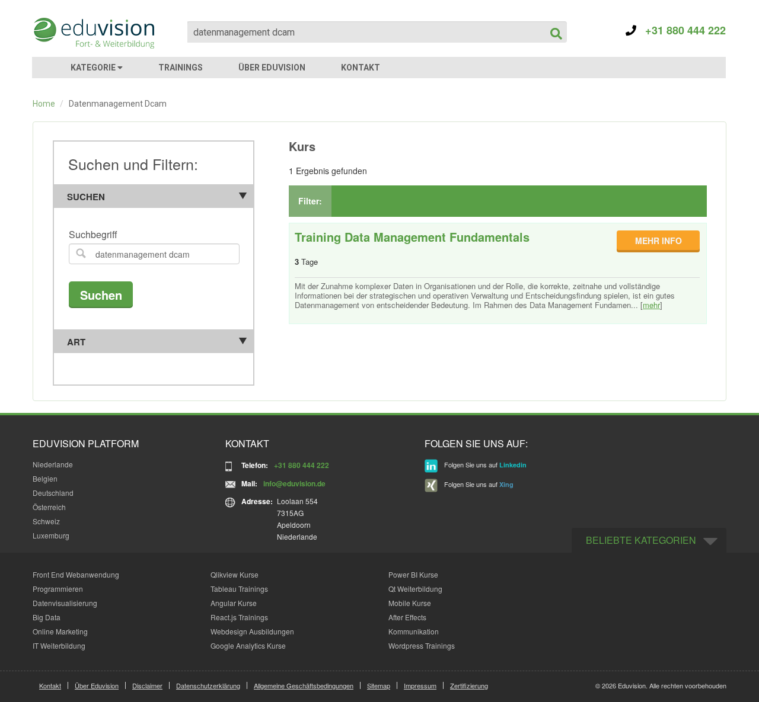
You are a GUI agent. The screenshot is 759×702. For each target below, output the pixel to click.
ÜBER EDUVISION (271, 67)
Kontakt (50, 685)
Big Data (46, 617)
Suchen (86, 196)
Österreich (49, 507)
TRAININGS (180, 67)
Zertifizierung (469, 685)
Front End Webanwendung (76, 574)
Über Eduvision (97, 685)
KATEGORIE (94, 67)
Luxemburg (51, 535)
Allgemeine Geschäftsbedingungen (303, 685)
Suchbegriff (93, 235)
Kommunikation (413, 631)
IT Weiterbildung (59, 645)
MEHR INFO (658, 240)
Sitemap (378, 685)
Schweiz (46, 521)
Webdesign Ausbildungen (252, 631)
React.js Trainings (239, 617)
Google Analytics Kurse (248, 645)
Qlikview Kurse (235, 574)
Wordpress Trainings (421, 645)
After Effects (407, 617)
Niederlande (53, 464)
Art (76, 341)
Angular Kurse (234, 603)
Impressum (420, 685)
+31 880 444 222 (681, 30)
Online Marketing (60, 631)
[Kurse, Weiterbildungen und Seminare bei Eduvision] (93, 33)
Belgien (45, 478)
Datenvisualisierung (65, 603)
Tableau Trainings (239, 589)
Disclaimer (147, 685)
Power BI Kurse (413, 574)
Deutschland (53, 493)
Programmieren (58, 589)
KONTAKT (360, 67)
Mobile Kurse (409, 603)
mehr (651, 304)
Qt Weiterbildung (415, 589)
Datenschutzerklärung (208, 685)
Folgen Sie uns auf (484, 464)
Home (44, 103)
